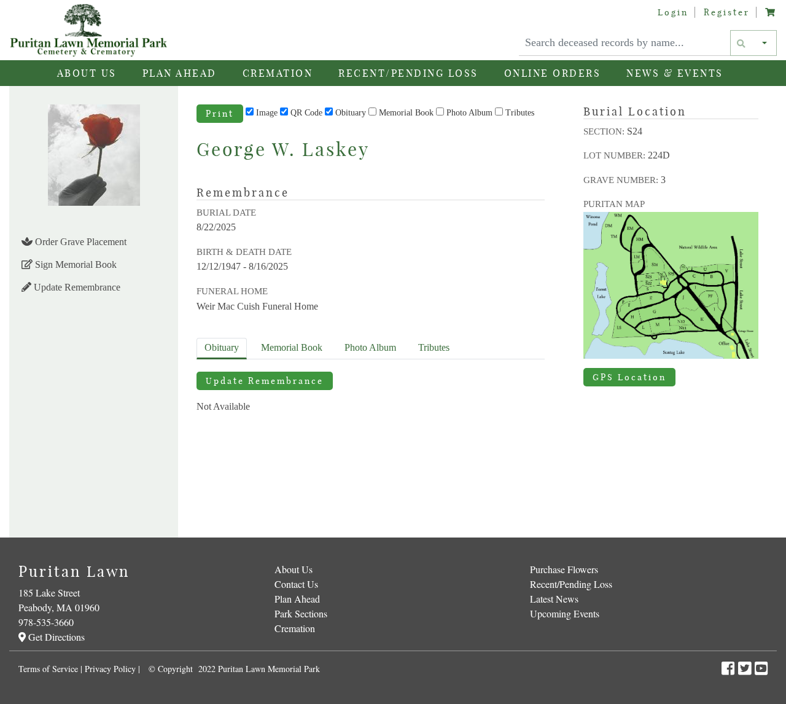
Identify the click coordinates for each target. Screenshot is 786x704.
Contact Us (296, 583)
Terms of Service (48, 669)
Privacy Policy (110, 669)
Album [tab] (370, 347)
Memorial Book (406, 112)
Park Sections (300, 613)
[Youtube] (761, 668)
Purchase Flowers (564, 569)
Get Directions (55, 636)
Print (220, 113)
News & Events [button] (674, 73)
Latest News (554, 598)
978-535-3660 (46, 622)
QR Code (306, 112)
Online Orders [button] (552, 73)
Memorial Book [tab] (291, 347)
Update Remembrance (75, 287)
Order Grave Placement (79, 242)
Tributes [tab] (433, 347)
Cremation (294, 628)
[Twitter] (746, 668)
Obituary (350, 112)
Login (673, 12)
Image (267, 112)
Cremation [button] (278, 73)
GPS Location (629, 377)
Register (727, 12)
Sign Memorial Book (75, 264)
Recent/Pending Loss (408, 73)
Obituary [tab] (221, 347)
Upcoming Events (564, 613)
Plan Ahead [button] (179, 73)
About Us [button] (87, 73)
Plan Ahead (297, 598)
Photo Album (469, 112)
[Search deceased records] (742, 43)
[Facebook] (730, 668)
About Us (293, 569)
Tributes (519, 112)
